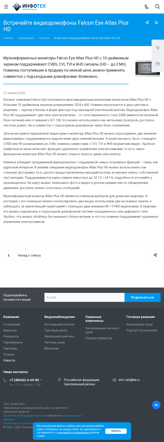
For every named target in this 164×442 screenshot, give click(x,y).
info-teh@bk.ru (129, 380)
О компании (11, 324)
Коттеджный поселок (59, 324)
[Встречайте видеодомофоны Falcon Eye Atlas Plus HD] (148, 58)
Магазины (51, 348)
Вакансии (10, 330)
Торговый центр (55, 330)
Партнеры (10, 348)
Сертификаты (13, 342)
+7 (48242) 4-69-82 (24, 380)
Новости (9, 360)
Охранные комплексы (94, 319)
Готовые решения (140, 317)
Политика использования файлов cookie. (30, 423)
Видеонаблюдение (59, 317)
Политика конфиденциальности (24, 415)
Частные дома (54, 342)
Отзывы (9, 354)
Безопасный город (139, 324)
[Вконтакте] (156, 405)
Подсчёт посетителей (141, 330)
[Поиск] (157, 7)
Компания (11, 317)
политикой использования (73, 432)
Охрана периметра (98, 338)
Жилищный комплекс (59, 336)
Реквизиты (11, 336)
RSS (156, 22)
